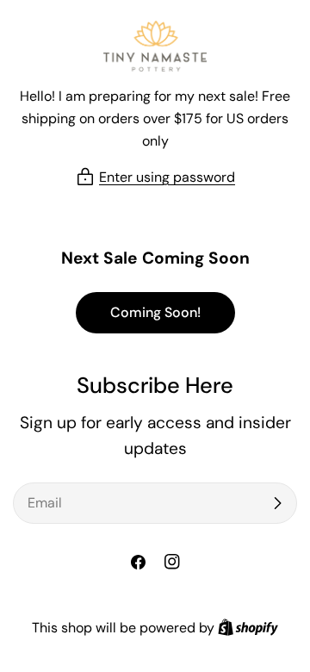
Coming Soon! (155, 312)
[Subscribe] (277, 503)
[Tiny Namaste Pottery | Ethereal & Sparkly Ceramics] (155, 46)
